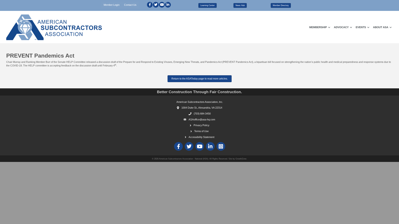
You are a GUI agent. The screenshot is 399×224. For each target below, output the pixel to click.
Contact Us (130, 5)
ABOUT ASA (380, 27)
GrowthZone (241, 159)
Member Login (112, 5)
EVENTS (361, 27)
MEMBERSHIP (318, 27)
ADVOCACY (341, 27)
